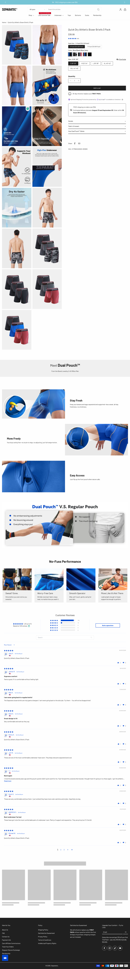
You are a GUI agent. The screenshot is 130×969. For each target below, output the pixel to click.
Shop (30, 15)
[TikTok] (115, 948)
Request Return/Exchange (11, 950)
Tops (69, 15)
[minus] (70, 81)
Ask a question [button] (107, 625)
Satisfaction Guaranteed (46, 933)
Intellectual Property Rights (47, 943)
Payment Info (6, 940)
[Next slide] (124, 2)
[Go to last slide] (5, 2)
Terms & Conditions (44, 940)
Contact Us (5, 937)
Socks (87, 15)
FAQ (3, 933)
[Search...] (98, 9)
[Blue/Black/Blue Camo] (70, 54)
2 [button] (60, 850)
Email (105, 932)
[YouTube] (120, 948)
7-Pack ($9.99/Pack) (93, 46)
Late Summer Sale (44, 15)
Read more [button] (7, 781)
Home (4, 22)
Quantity (71, 76)
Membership (97, 15)
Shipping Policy (43, 930)
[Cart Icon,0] (125, 9)
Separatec (54, 966)
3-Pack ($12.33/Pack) (76, 46)
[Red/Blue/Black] (85, 54)
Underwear (58, 15)
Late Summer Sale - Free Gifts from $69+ (65, 2)
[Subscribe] (125, 932)
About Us (5, 930)
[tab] (56, 544)
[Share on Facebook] (75, 143)
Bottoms (78, 15)
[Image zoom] (16, 45)
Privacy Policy (42, 937)
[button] (97, 88)
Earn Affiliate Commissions (11, 943)
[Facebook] (104, 948)
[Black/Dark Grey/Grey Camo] (75, 54)
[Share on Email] (79, 143)
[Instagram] (109, 948)
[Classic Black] (90, 54)
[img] (8, 650)
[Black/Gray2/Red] (80, 54)
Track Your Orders (8, 947)
